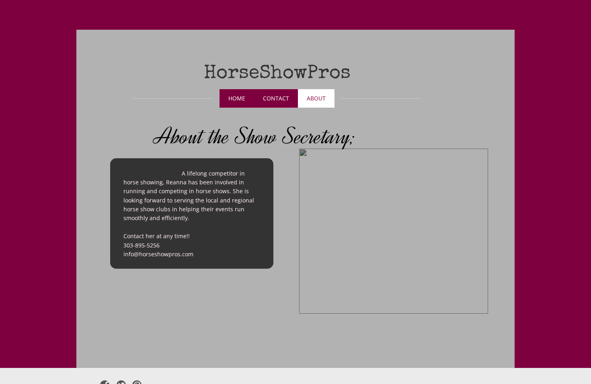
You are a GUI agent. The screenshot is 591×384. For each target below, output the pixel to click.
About (316, 98)
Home (236, 98)
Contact (276, 98)
